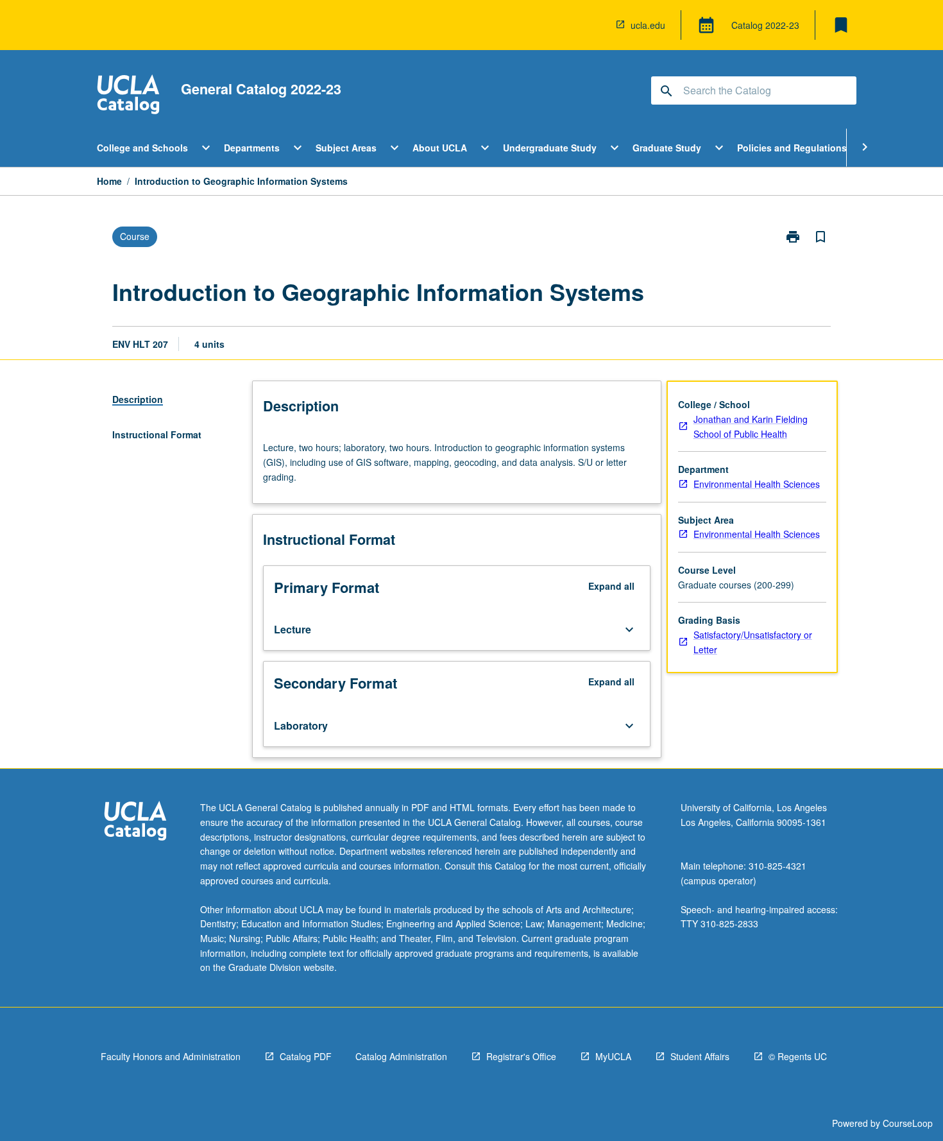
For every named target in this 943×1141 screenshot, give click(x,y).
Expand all (611, 585)
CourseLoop (908, 1123)
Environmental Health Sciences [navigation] (756, 483)
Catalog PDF (306, 1056)
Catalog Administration (401, 1056)
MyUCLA (613, 1056)
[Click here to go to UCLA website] (135, 822)
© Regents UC (798, 1056)
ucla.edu (648, 25)
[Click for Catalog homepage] (128, 96)
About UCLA (439, 147)
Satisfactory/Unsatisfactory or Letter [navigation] (752, 642)
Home (109, 181)
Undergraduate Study (550, 147)
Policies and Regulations (792, 147)
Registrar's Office (521, 1056)
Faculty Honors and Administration (171, 1056)
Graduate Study (667, 147)
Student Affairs (699, 1056)
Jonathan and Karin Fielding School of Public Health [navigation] (750, 426)
